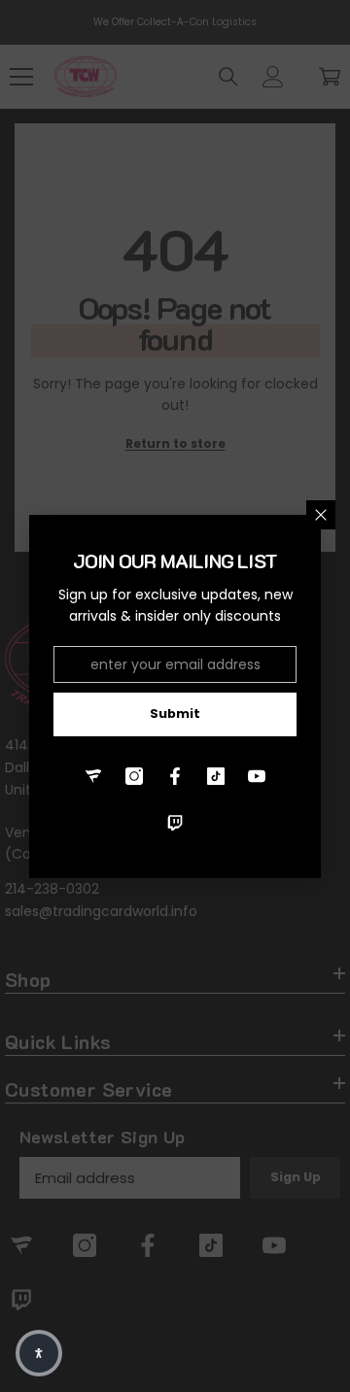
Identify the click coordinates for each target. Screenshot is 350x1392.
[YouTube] (256, 776)
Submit (175, 713)
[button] (39, 1353)
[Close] (320, 514)
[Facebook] (175, 776)
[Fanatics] (93, 776)
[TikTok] (215, 776)
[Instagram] (134, 776)
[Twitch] (175, 822)
